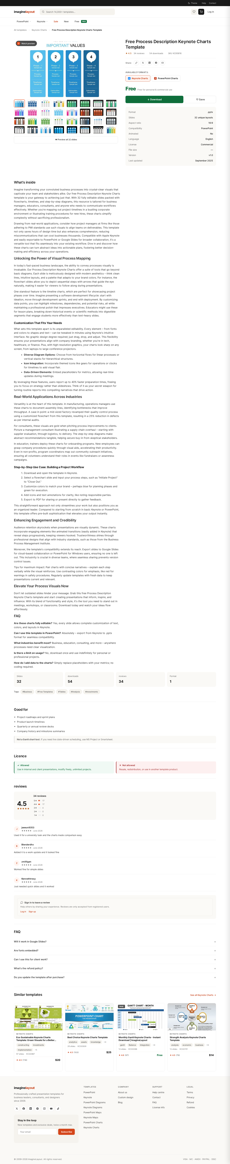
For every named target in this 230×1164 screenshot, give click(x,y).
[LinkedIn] (30, 1108)
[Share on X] (143, 63)
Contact (212, 3)
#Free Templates (45, 692)
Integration (145, 1045)
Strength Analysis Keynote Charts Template (188, 1038)
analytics (73, 1042)
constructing (23, 1045)
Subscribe (66, 1131)
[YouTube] (51, 1108)
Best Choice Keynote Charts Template (87, 1037)
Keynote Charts (39, 30)
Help (204, 3)
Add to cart (38, 1067)
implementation (25, 1050)
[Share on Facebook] (156, 63)
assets (84, 1042)
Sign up (32, 911)
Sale (56, 21)
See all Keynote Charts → (203, 995)
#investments (91, 692)
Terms (190, 1092)
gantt (122, 1045)
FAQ (154, 1102)
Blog (120, 1102)
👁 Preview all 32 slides (66, 139)
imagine (24, 12)
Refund (190, 1102)
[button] (66, 68)
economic (187, 1045)
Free (80, 21)
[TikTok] (58, 1108)
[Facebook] (23, 1108)
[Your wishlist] (194, 12)
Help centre (158, 1092)
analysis (175, 1045)
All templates (20, 30)
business (199, 1045)
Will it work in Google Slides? (30, 941)
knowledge (96, 1042)
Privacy (190, 1097)
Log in (211, 11)
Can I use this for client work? (31, 959)
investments (38, 1045)
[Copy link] (136, 63)
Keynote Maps (91, 1117)
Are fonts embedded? (26, 950)
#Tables (62, 692)
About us (122, 1092)
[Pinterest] (37, 1108)
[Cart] (201, 12)
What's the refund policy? (28, 968)
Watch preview (28, 43)
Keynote (41, 21)
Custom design (125, 1097)
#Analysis (75, 692)
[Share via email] (162, 63)
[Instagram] (44, 1108)
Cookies (191, 1107)
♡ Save (200, 99)
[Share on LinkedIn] (149, 63)
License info (158, 1107)
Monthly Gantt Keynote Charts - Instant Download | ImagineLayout (140, 1038)
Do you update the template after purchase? (39, 977)
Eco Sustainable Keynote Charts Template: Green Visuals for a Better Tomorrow (35, 1039)
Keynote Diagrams (93, 1107)
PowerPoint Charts (166, 78)
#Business (27, 692)
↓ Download (154, 99)
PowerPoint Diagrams (94, 1102)
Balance (132, 1045)
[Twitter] (17, 1108)
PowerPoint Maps (92, 1112)
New (66, 21)
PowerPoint (22, 21)
